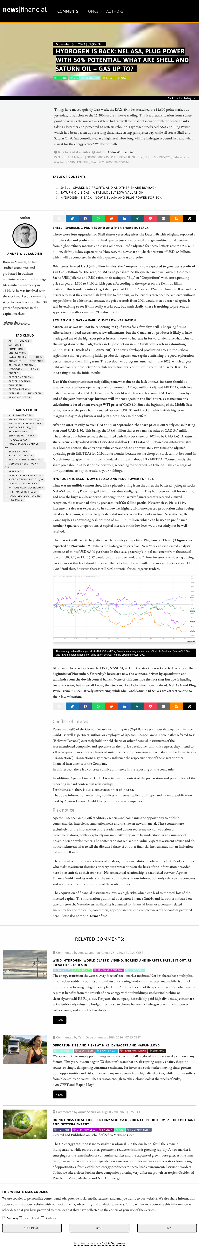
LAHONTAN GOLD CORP (22, 483)
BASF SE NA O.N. (18, 451)
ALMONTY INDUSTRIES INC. (25, 459)
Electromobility (19, 377)
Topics (92, 11)
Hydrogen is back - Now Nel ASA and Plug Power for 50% (111, 197)
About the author (16, 322)
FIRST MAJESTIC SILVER (22, 491)
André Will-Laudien (121, 152)
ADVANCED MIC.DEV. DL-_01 (25, 419)
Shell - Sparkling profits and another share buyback (108, 187)
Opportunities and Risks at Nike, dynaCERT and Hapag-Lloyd (106, 1045)
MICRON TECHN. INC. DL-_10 (25, 479)
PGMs (34, 369)
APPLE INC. (15, 471)
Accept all (32, 1228)
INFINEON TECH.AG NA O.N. (25, 423)
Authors (115, 11)
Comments (67, 11)
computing (16, 349)
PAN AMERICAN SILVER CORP (25, 487)
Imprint (79, 1243)
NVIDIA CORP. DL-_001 (21, 427)
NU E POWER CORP (20, 415)
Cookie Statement (112, 1243)
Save (99, 1228)
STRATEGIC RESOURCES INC (25, 475)
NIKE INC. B (15, 499)
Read (59, 1019)
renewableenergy (20, 365)
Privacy (92, 1243)
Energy (24, 340)
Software (15, 345)
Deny (167, 1228)
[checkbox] (4, 1218)
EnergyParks (17, 353)
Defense (14, 393)
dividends (36, 361)
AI (9, 340)
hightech (34, 393)
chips (38, 357)
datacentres (17, 357)
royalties (14, 361)
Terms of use (98, 915)
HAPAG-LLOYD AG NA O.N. (24, 495)
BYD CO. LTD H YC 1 (20, 455)
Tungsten (15, 385)
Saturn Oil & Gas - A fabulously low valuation (102, 192)
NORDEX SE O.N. (18, 439)
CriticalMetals (18, 389)
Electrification (19, 381)
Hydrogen (15, 369)
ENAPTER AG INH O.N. (21, 435)
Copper (13, 373)
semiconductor (19, 397)
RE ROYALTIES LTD (19, 431)
